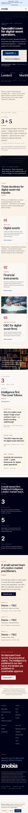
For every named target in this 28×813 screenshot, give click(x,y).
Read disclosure (14, 4)
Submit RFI (10, 53)
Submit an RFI (8, 678)
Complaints (18, 731)
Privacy (17, 737)
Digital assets (4, 709)
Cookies (17, 743)
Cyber (2, 718)
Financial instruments (6, 712)
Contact (17, 718)
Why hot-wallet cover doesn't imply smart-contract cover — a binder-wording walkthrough (12, 417)
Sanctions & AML (19, 734)
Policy (15, 807)
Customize (4, 810)
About (17, 709)
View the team (8, 594)
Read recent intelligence (12, 59)
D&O (2, 715)
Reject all (11, 810)
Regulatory (18, 715)
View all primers (5, 401)
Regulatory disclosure (21, 728)
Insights (3, 728)
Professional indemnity (6, 720)
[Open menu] (25, 8)
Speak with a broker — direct (9, 64)
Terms (17, 740)
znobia (4, 8)
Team (17, 712)
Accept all (18, 810)
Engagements (4, 731)
